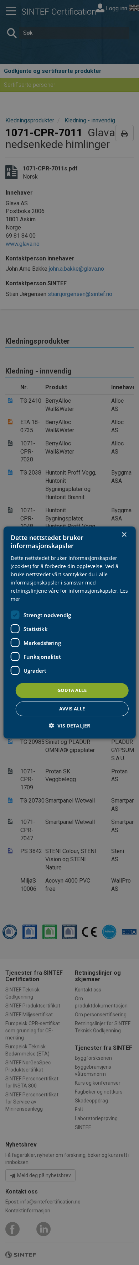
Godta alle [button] (72, 690)
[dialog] (70, 632)
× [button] (124, 535)
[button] (69, 725)
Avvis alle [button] (72, 708)
